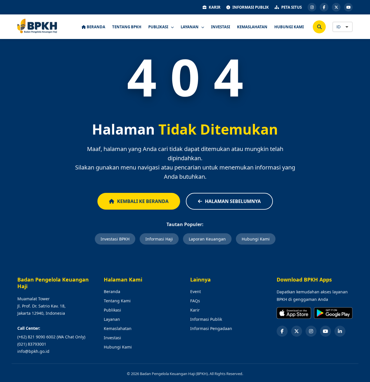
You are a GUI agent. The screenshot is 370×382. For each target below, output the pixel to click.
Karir (195, 310)
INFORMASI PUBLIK (250, 7)
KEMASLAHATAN (252, 26)
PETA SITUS (291, 7)
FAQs (195, 300)
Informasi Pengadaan (211, 328)
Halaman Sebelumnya (233, 201)
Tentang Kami (117, 300)
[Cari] (319, 26)
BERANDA (95, 26)
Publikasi (112, 310)
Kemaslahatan (118, 328)
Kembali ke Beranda (143, 201)
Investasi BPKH (115, 239)
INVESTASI (220, 26)
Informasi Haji (159, 239)
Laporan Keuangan (207, 239)
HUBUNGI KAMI (289, 26)
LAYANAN (190, 26)
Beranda (112, 291)
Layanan (112, 319)
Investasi (112, 337)
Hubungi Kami (256, 239)
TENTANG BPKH (126, 26)
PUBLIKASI (158, 26)
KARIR (215, 7)
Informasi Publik (206, 319)
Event (195, 291)
